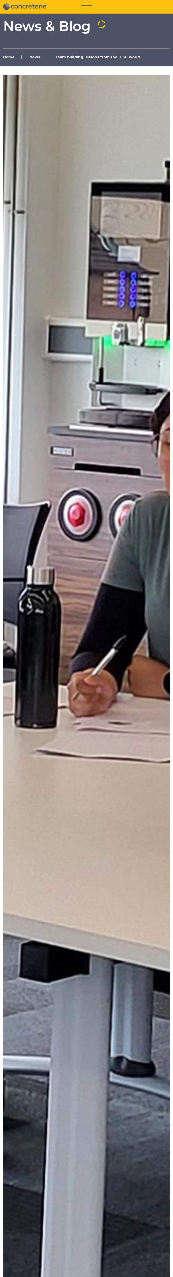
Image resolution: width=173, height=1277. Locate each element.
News (35, 57)
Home (9, 57)
